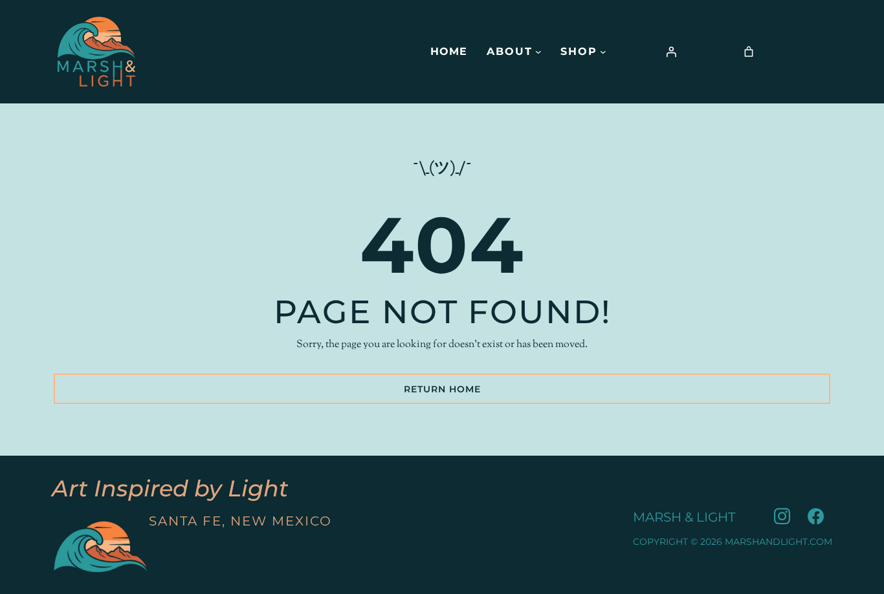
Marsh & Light (684, 517)
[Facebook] (815, 517)
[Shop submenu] (603, 51)
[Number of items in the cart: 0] (749, 52)
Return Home (442, 389)
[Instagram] (782, 517)
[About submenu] (538, 51)
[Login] (671, 52)
